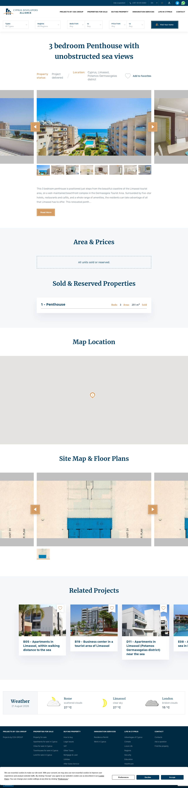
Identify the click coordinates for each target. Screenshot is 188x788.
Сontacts (158, 737)
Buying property (119, 12)
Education (128, 759)
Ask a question (119, 3)
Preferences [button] (63, 779)
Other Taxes (68, 751)
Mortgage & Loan (71, 755)
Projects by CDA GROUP (71, 12)
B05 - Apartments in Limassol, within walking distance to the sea (41, 646)
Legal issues (69, 742)
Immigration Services (143, 12)
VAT (65, 746)
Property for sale (40, 737)
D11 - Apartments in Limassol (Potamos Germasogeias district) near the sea (143, 648)
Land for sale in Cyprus (42, 755)
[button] (35, 127)
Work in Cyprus (100, 742)
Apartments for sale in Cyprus (45, 742)
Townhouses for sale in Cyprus (45, 751)
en (152, 3)
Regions (127, 751)
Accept (172, 777)
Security (127, 755)
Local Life (128, 746)
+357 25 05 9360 (139, 3)
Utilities (67, 759)
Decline (148, 777)
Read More (45, 212)
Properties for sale (97, 12)
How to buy (68, 737)
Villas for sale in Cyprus (42, 746)
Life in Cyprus (165, 12)
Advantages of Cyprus (133, 737)
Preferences (123, 777)
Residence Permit (101, 737)
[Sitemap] (169, 3)
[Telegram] (177, 3)
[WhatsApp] (183, 3)
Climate (127, 742)
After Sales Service (71, 764)
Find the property (161, 746)
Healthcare (129, 764)
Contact (180, 12)
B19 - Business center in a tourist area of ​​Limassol (94, 644)
